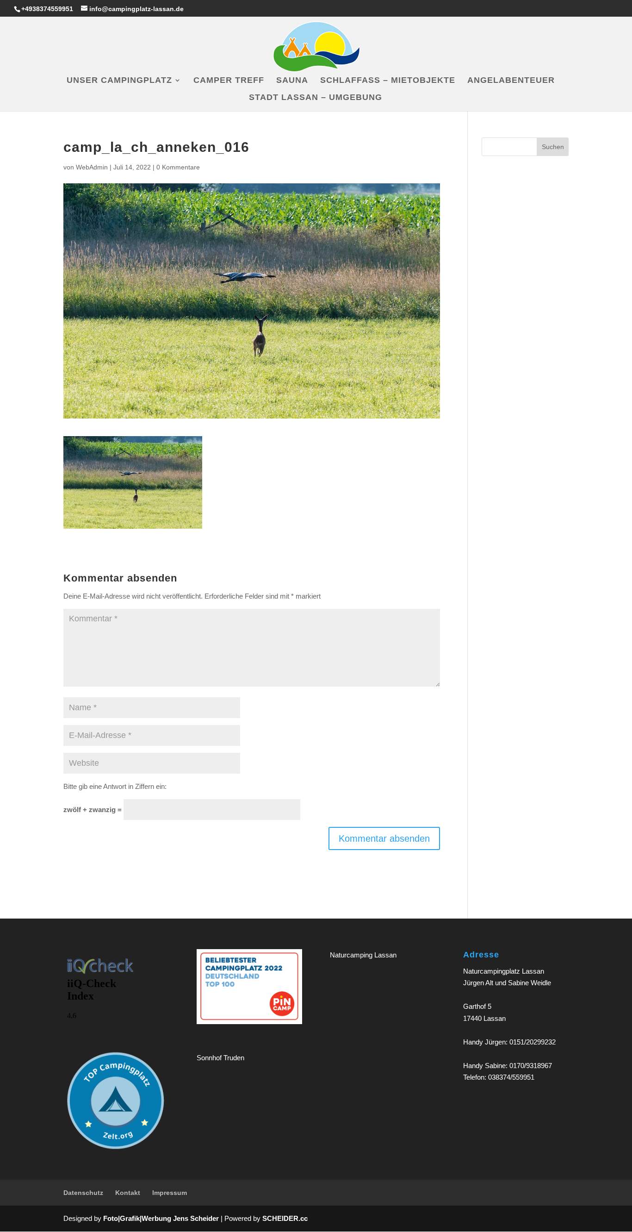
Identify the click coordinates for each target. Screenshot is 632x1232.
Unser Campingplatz (119, 81)
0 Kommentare (178, 167)
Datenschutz (83, 1192)
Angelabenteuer (511, 81)
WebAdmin (92, 167)
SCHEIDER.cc (285, 1218)
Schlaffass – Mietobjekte (387, 81)
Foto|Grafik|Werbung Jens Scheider (161, 1218)
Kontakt (127, 1192)
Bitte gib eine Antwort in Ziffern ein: (115, 786)
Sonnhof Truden (220, 1058)
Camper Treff (228, 81)
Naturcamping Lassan (363, 955)
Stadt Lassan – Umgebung (315, 98)
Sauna (292, 81)
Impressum (169, 1192)
